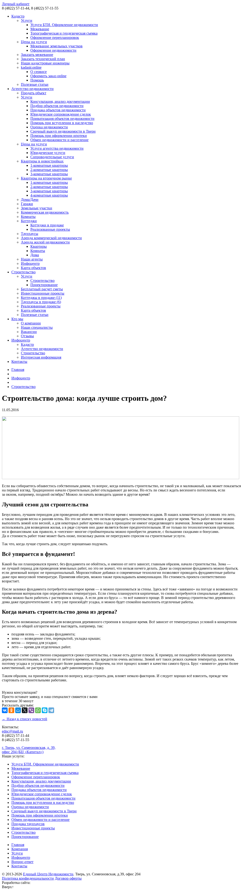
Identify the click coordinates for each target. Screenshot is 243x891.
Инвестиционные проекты (42, 293)
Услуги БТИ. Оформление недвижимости (64, 25)
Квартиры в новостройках (42, 161)
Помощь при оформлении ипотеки (58, 136)
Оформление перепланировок (54, 38)
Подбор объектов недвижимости (57, 106)
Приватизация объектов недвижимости (62, 119)
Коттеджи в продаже (47, 225)
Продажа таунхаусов (28, 824)
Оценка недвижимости (49, 127)
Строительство (23, 272)
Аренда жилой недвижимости (45, 242)
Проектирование (44, 285)
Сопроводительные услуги (52, 157)
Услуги (26, 20)
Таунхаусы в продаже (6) (41, 302)
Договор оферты (68, 878)
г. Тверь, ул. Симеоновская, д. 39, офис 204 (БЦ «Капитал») (29, 750)
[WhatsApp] (38, 710)
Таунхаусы (29, 234)
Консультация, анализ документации (60, 101)
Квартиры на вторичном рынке (46, 178)
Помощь (37, 80)
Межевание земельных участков (56, 46)
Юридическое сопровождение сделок (60, 114)
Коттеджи (29, 221)
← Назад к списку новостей (24, 719)
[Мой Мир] (18, 710)
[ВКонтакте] (5, 710)
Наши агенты (32, 259)
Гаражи (27, 204)
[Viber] (31, 710)
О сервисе (38, 72)
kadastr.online (31, 67)
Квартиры (38, 246)
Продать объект (33, 93)
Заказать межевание (37, 55)
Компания (19, 849)
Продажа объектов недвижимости (58, 110)
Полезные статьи (34, 84)
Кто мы (17, 319)
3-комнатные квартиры (49, 174)
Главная (17, 370)
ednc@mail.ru (12, 731)
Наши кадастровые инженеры (45, 63)
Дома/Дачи (29, 200)
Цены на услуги (34, 42)
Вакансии (29, 332)
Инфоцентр (30, 263)
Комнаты (28, 217)
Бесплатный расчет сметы (42, 289)
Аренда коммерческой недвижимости (51, 238)
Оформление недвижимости (53, 50)
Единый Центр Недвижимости (48, 874)
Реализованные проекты (50, 229)
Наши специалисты (37, 327)
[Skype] (44, 710)
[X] (25, 710)
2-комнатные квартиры (49, 170)
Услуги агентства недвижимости (57, 148)
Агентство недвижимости (32, 89)
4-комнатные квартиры (49, 195)
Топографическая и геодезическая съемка (64, 33)
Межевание (39, 29)
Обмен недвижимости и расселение (59, 140)
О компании (31, 323)
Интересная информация (41, 357)
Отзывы (27, 336)
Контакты (19, 362)
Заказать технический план (43, 59)
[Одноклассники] (11, 710)
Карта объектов (33, 268)
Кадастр (17, 16)
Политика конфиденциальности (28, 878)
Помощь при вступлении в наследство (61, 123)
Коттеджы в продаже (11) (41, 298)
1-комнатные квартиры (49, 165)
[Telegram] (51, 710)
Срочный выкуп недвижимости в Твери (63, 131)
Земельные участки (36, 208)
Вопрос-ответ (22, 862)
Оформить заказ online (48, 76)
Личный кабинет (15, 4)
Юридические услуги (47, 153)
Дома (34, 255)
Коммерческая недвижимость (45, 212)
